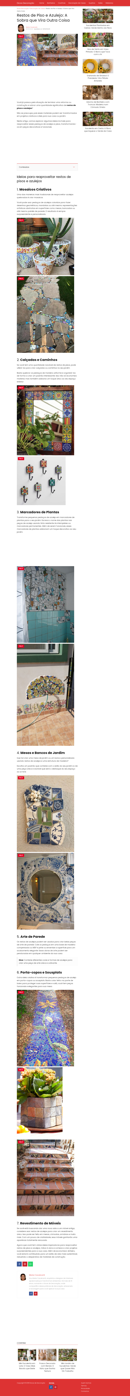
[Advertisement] (47, 83)
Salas (100, 3)
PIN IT (21, 36)
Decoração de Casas (77, 3)
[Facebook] (19, 1264)
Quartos (92, 3)
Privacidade (85, 1388)
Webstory (109, 3)
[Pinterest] (24, 1264)
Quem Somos (86, 1383)
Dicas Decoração (25, 3)
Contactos (85, 1391)
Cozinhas (61, 3)
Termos (84, 1386)
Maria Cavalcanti (31, 27)
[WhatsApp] (30, 1264)
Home (41, 3)
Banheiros (51, 3)
